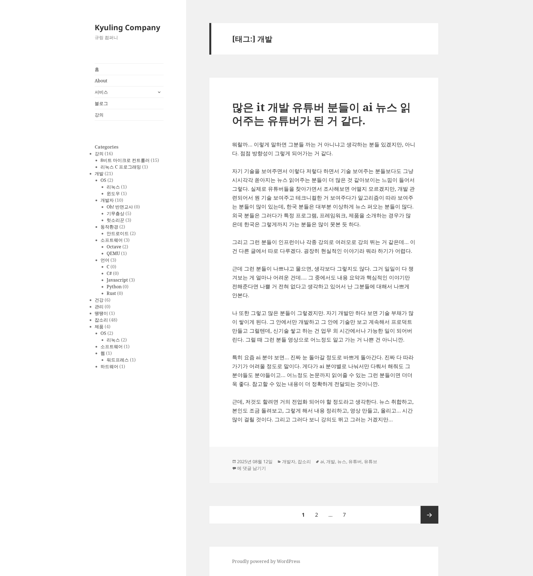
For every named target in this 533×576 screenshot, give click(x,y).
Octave (114, 247)
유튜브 (370, 461)
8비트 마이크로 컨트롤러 (125, 160)
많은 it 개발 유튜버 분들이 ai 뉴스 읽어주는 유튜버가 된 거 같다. (321, 114)
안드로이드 (118, 233)
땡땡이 (101, 313)
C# (109, 273)
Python (114, 287)
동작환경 (109, 227)
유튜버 (355, 461)
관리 (99, 307)
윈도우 (113, 193)
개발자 (107, 200)
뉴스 (341, 461)
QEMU (113, 253)
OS (103, 180)
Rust (111, 293)
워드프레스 (118, 360)
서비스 (101, 92)
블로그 (101, 103)
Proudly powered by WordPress (266, 561)
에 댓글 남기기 (251, 468)
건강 (99, 300)
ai (322, 461)
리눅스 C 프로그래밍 (120, 167)
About (101, 81)
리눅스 (113, 187)
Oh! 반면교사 (120, 207)
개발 (99, 173)
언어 (104, 260)
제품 (99, 326)
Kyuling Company (127, 27)
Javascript (117, 280)
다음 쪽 (429, 515)
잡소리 (101, 320)
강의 (99, 115)
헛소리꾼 (115, 220)
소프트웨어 (111, 240)
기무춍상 (115, 213)
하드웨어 (109, 366)
